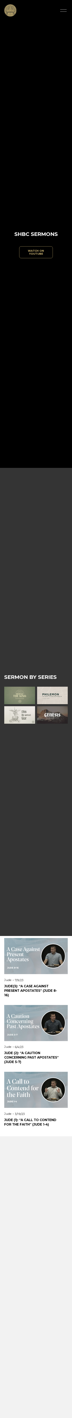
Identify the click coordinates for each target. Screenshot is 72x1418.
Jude (7, 980)
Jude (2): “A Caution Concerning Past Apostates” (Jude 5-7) (31, 1057)
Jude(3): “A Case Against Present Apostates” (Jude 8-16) (30, 990)
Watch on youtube (36, 252)
